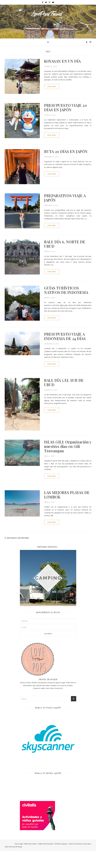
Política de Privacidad (45, 844)
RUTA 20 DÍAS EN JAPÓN (66, 151)
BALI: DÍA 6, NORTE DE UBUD (64, 244)
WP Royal (18, 847)
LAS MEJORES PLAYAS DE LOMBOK (67, 494)
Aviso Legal (19, 844)
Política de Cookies (30, 844)
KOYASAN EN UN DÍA (62, 61)
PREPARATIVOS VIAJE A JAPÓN (65, 197)
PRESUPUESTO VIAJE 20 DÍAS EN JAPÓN (65, 107)
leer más (51, 86)
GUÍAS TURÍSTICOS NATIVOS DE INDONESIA (66, 290)
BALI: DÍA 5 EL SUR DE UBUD (64, 382)
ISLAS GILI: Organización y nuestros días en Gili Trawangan (67, 446)
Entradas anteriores (17, 538)
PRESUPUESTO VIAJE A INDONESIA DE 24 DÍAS (65, 336)
